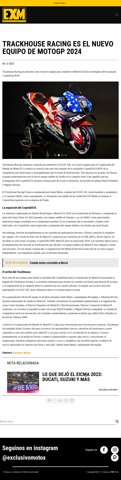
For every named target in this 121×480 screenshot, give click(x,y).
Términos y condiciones (12, 472)
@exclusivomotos (24, 457)
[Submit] (117, 421)
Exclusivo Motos (22, 352)
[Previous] (9, 120)
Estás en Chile (59, 3)
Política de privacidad (30, 472)
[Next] (112, 120)
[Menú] (117, 15)
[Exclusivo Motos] (14, 15)
